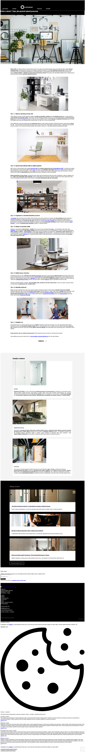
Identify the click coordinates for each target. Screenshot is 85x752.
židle (34, 171)
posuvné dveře (63, 293)
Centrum (39, 8)
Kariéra (2, 601)
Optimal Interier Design (22, 279)
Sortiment (5, 8)
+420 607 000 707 (5, 606)
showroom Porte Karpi (48, 293)
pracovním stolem (23, 117)
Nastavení (3, 626)
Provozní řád (3, 599)
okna (52, 229)
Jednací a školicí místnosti (7, 602)
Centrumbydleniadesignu (6, 610)
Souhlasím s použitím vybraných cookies (9, 749)
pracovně (13, 218)
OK (6, 626)
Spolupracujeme (4, 603)
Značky (14, 8)
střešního (12, 230)
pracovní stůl (34, 168)
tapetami (32, 278)
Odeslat (3, 578)
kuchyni (62, 291)
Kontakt (48, 8)
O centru (2, 595)
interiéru (25, 234)
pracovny (38, 275)
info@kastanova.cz (5, 608)
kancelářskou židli (58, 168)
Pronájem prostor (5, 598)
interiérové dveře (49, 292)
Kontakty (3, 596)
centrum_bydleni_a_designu (7, 611)
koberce (47, 279)
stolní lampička (27, 231)
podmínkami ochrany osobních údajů (19, 580)
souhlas (11, 624)
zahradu (43, 327)
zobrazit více (4, 720)
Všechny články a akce (17, 563)
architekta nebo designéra (27, 223)
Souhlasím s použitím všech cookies (8, 750)
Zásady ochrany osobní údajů (7, 617)
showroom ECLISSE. (25, 295)
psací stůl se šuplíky (49, 220)
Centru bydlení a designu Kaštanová (39, 336)
